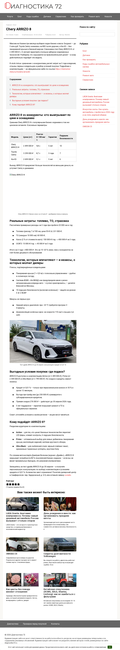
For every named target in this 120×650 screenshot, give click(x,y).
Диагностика (12, 624)
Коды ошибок (32, 16)
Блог (20, 16)
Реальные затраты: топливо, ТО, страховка (31, 89)
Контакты (55, 624)
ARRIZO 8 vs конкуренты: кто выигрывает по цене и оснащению (40, 85)
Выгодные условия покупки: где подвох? (30, 100)
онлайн (68, 475)
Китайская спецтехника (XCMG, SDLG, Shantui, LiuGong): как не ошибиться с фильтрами (59, 593)
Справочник (61, 16)
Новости (108, 16)
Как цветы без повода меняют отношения (18, 590)
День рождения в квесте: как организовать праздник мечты (60, 516)
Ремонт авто (94, 16)
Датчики (47, 16)
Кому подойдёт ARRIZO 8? (23, 105)
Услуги (10, 16)
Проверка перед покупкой (34, 624)
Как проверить (77, 16)
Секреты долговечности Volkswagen (57, 555)
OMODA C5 (11, 553)
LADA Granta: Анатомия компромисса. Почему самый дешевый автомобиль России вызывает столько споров (22, 517)
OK (110, 647)
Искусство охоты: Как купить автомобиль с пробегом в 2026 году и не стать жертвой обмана (98, 112)
